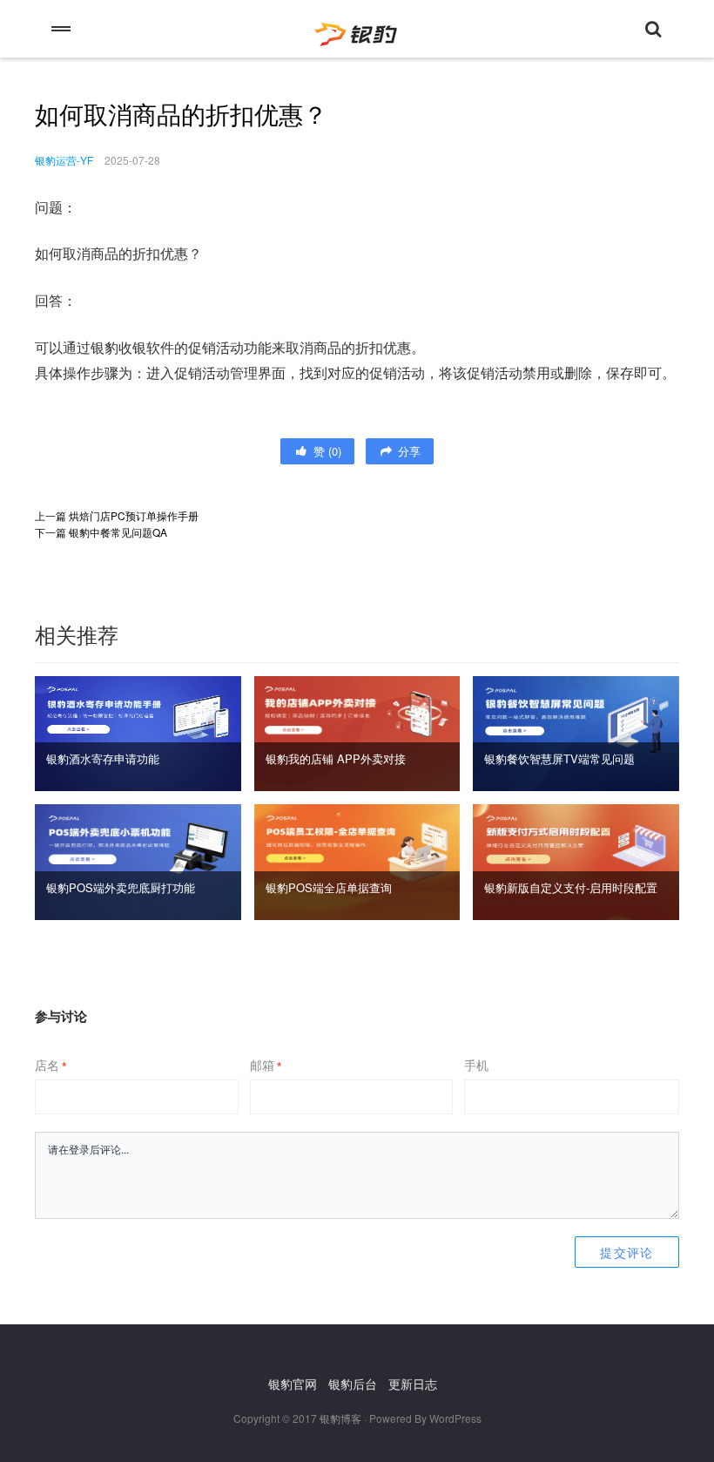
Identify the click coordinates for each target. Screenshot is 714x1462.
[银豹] (357, 29)
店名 (50, 1064)
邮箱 (265, 1064)
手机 (476, 1064)
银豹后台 (352, 1383)
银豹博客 (340, 1418)
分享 (407, 451)
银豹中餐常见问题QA (118, 532)
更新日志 (412, 1383)
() (325, 451)
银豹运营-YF (64, 159)
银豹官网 (292, 1383)
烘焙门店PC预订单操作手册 (134, 515)
